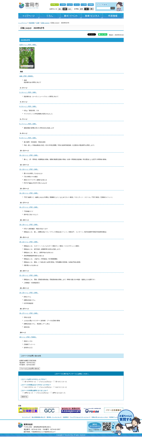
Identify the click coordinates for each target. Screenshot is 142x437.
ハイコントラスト (86, 9)
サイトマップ (26, 417)
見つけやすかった (30, 381)
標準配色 (81, 9)
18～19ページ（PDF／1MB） (28, 224)
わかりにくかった (61, 387)
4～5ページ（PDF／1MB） (28, 106)
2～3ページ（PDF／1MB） (28, 92)
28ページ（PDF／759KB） (28, 337)
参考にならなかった (59, 393)
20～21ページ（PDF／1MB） (28, 242)
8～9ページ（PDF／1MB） (28, 138)
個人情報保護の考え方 (38, 417)
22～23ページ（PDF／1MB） (28, 275)
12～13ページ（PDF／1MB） (28, 169)
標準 (65, 9)
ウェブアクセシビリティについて (80, 417)
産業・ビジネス (92, 16)
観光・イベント (71, 16)
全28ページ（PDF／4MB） (28, 45)
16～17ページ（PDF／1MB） (28, 207)
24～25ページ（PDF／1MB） (28, 293)
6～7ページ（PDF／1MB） (28, 124)
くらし (49, 16)
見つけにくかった (61, 381)
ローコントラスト (91, 9)
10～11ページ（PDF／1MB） (28, 155)
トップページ (28, 16)
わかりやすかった (30, 387)
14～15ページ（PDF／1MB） (28, 193)
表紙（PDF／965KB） (26, 76)
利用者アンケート (114, 417)
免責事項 (65, 417)
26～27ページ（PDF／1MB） (28, 313)
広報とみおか (45, 23)
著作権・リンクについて (54, 417)
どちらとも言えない (45, 381)
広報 (37, 23)
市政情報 (113, 16)
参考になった (29, 393)
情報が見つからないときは (100, 417)
